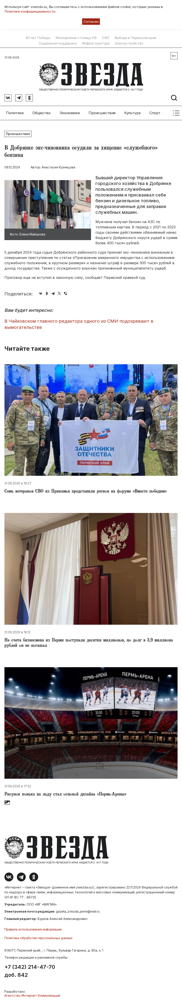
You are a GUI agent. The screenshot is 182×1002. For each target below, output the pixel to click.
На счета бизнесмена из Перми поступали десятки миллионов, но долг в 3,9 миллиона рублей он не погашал (88, 643)
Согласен (91, 21)
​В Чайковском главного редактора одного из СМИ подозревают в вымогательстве (78, 324)
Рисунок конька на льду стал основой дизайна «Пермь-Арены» (65, 794)
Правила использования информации (33, 929)
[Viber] (65, 293)
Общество (41, 113)
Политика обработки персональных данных (38, 938)
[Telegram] (53, 293)
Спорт (154, 113)
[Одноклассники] (46, 293)
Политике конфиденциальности (29, 11)
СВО (105, 38)
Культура (132, 113)
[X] (59, 293)
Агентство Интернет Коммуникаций (32, 995)
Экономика (69, 113)
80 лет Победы (38, 38)
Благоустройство (129, 43)
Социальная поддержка (58, 43)
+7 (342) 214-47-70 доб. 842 (29, 971)
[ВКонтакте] (40, 293)
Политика (15, 113)
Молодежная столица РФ (76, 38)
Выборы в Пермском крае (135, 38)
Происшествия (102, 113)
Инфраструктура (96, 43)
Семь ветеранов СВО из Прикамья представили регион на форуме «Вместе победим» (85, 491)
